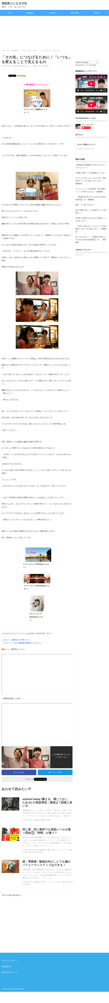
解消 (47, 66)
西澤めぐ (16, 640)
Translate (92, 65)
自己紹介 (97, 13)
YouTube (26, 66)
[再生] (78, 90)
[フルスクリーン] (105, 90)
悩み (39, 66)
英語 (43, 66)
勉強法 (35, 66)
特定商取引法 (6, 966)
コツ (31, 66)
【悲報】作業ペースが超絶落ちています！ (90, 173)
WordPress (20, 989)
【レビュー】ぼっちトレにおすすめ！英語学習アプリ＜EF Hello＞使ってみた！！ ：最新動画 (91, 181)
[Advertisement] (54, 32)
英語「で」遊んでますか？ (85, 205)
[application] (91, 83)
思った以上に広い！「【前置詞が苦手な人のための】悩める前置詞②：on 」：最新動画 (90, 239)
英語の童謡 (75, 13)
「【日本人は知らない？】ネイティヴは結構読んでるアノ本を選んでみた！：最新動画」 (90, 229)
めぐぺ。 (8, 640)
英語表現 (52, 13)
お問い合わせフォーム (10, 972)
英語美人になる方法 (14, 3)
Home (10, 13)
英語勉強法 (30, 13)
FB (23, 640)
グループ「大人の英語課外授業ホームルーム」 (23, 643)
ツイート (78, 255)
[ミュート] (101, 90)
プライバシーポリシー (10, 961)
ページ (27, 640)
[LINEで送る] (21, 76)
